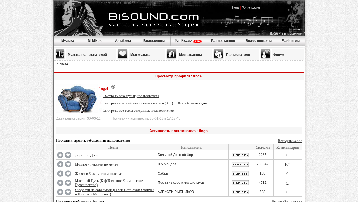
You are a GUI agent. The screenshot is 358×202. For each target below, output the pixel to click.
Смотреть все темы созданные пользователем (138, 110)
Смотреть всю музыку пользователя (131, 96)
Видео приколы (259, 41)
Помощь (295, 29)
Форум (278, 55)
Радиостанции (223, 41)
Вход (235, 7)
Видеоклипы (154, 41)
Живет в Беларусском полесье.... (100, 173)
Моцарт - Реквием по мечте (96, 164)
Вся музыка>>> (290, 141)
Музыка (67, 41)
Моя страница (190, 55)
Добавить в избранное (286, 33)
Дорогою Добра (87, 155)
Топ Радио (183, 40)
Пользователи (238, 55)
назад (64, 63)
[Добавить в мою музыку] (68, 157)
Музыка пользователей (87, 55)
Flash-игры (291, 41)
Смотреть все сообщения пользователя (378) (138, 103)
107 (287, 164)
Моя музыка (140, 55)
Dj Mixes (95, 41)
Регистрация (251, 7)
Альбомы (123, 41)
